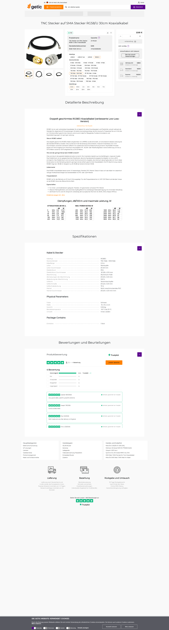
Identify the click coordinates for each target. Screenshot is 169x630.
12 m (77, 89)
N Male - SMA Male (75, 62)
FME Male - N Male (91, 81)
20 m (88, 89)
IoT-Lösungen (27, 448)
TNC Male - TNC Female (91, 70)
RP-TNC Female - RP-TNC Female (98, 76)
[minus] (120, 36)
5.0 (71, 33)
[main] (35, 6)
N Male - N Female (88, 62)
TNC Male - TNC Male (76, 70)
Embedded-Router (68, 455)
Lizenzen (25, 450)
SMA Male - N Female (76, 68)
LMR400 (90, 57)
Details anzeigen (83, 628)
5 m (98, 87)
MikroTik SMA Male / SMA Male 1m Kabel (118, 457)
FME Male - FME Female (76, 81)
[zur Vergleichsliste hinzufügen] (107, 33)
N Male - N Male (100, 62)
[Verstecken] (139, 114)
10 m (71, 89)
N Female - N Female (76, 65)
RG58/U (97, 57)
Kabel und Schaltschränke (31, 457)
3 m (93, 87)
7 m (103, 87)
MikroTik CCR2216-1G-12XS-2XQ (115, 445)
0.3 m (71, 87)
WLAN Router (67, 445)
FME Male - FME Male (92, 78)
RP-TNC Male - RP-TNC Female (78, 76)
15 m (83, 89)
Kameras (65, 448)
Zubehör (65, 457)
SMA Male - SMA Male (90, 65)
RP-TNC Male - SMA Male (77, 78)
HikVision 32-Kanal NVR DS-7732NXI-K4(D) (119, 448)
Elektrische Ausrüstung (30, 445)
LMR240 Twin (81, 57)
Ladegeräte (66, 450)
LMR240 (72, 57)
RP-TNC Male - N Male (90, 73)
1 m (83, 87)
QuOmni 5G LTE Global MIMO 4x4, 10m (118, 453)
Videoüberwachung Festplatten (72, 453)
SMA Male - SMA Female (91, 68)
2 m (88, 87)
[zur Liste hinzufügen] (111, 33)
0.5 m (77, 87)
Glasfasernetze (27, 453)
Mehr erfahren (36, 623)
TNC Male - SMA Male (76, 73)
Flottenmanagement (29, 455)
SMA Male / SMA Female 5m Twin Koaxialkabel (120, 455)
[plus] (140, 36)
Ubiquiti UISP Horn (111, 450)
